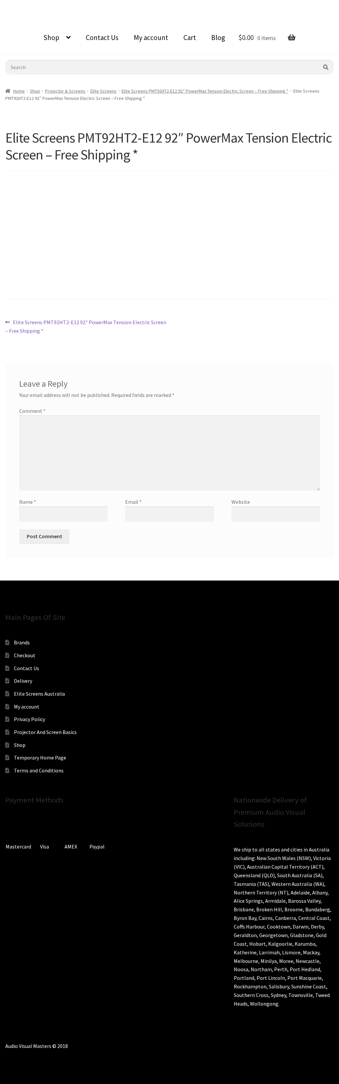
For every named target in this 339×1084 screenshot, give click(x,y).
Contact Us (102, 37)
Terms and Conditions (39, 770)
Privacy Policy (29, 719)
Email (133, 502)
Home (19, 91)
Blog (218, 37)
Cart (189, 37)
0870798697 (23, 5)
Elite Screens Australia (39, 693)
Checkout (24, 655)
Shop (51, 37)
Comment (32, 411)
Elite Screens (103, 91)
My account (151, 37)
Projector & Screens (65, 91)
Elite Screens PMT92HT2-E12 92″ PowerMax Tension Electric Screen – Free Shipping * (204, 91)
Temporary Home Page (40, 757)
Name (27, 502)
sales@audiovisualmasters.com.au (86, 5)
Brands (22, 642)
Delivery (23, 680)
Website (240, 502)
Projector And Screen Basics (45, 732)
